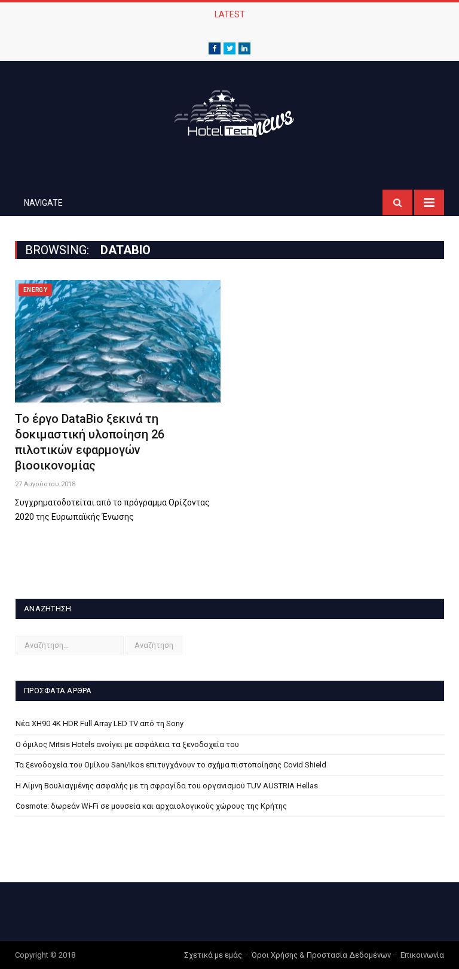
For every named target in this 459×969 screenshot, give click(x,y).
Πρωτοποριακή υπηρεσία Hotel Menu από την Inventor (226, 27)
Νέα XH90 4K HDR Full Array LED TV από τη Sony (99, 723)
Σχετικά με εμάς (213, 954)
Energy (35, 290)
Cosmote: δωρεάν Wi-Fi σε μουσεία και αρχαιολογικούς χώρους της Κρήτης (151, 806)
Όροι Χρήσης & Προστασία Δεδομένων (321, 954)
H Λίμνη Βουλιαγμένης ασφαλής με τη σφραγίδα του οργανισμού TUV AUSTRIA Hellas (167, 785)
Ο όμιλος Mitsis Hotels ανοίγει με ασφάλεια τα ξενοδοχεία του (127, 744)
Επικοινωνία (422, 954)
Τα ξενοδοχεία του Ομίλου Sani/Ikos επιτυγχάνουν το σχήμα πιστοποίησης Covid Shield (171, 764)
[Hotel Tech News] (229, 111)
